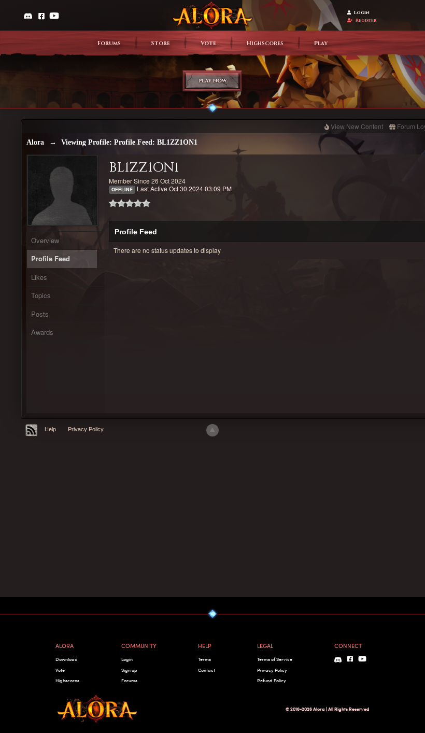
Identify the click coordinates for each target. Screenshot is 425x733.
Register (366, 20)
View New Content (357, 126)
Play (321, 43)
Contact (206, 670)
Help (50, 429)
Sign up (129, 670)
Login (362, 13)
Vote (208, 43)
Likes (39, 277)
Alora (35, 142)
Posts (40, 314)
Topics (41, 295)
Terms (204, 659)
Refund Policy (271, 680)
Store (160, 43)
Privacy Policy (86, 429)
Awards (42, 332)
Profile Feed (50, 258)
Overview (45, 240)
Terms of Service (274, 659)
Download (66, 659)
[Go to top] (212, 430)
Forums (109, 43)
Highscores (265, 43)
